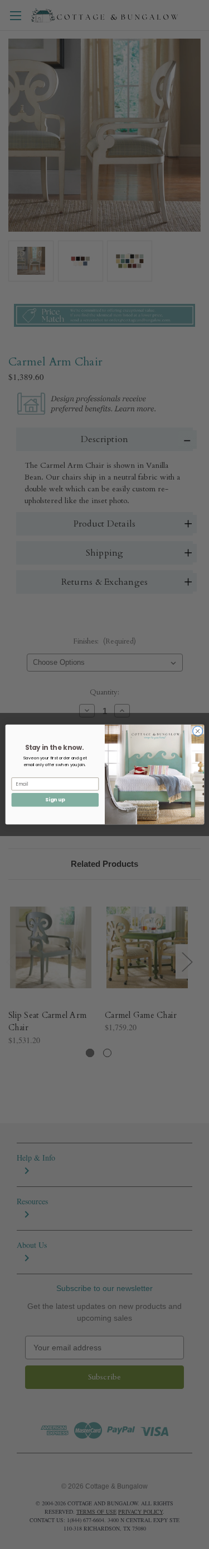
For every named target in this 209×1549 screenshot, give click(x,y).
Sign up (55, 800)
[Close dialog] (197, 730)
